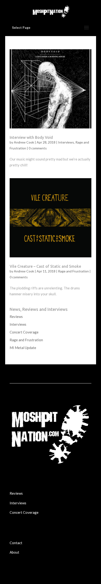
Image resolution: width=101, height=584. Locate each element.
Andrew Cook (24, 142)
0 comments (38, 148)
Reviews (16, 316)
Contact (16, 543)
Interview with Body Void (31, 137)
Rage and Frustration (73, 271)
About (14, 552)
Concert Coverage (24, 332)
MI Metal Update (23, 347)
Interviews (66, 142)
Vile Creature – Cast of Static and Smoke (45, 266)
